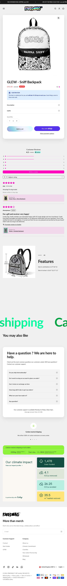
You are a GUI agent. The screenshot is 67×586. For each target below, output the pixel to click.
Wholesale (26, 556)
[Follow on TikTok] (13, 567)
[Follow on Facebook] (4, 567)
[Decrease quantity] (9, 121)
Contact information (18, 577)
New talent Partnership (30, 552)
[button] (33, 156)
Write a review (33, 172)
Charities (25, 549)
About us (25, 543)
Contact (5, 543)
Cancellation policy (8, 579)
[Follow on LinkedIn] (17, 567)
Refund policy (6, 575)
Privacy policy (16, 575)
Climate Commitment (29, 546)
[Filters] (4, 177)
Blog (24, 559)
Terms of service (26, 575)
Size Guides (6, 546)
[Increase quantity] (16, 121)
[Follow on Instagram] (8, 567)
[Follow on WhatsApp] (22, 567)
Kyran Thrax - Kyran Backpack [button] (17, 199)
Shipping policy (7, 577)
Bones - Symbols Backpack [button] (16, 231)
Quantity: (10, 117)
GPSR (4, 549)
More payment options (47, 133)
